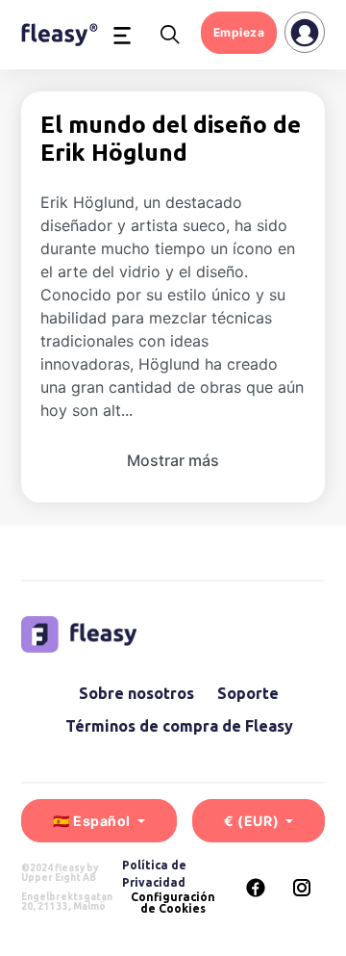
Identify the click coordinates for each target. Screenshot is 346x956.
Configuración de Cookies (173, 903)
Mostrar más (173, 460)
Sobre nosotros (136, 693)
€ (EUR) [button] (253, 821)
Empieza (238, 32)
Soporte (248, 693)
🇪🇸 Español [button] (94, 821)
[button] (122, 35)
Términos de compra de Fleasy (179, 726)
